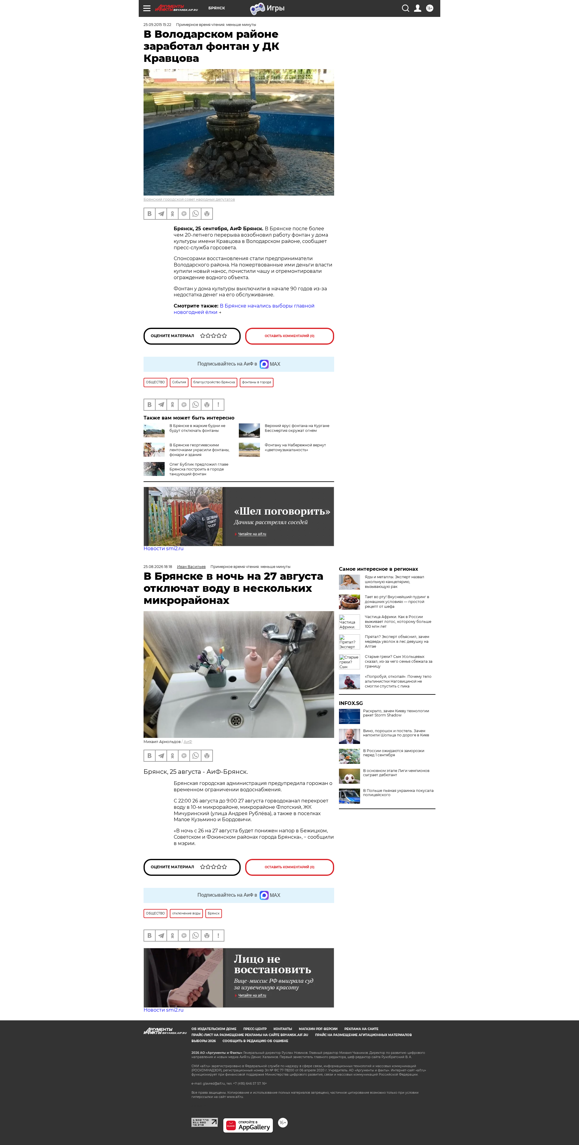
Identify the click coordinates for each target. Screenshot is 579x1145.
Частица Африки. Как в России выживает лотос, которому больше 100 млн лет (398, 621)
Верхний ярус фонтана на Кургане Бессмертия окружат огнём (297, 428)
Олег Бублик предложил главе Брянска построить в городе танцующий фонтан (198, 469)
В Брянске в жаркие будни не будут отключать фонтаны (197, 428)
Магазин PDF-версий (318, 1029)
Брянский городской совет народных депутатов (189, 199)
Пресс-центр (255, 1029)
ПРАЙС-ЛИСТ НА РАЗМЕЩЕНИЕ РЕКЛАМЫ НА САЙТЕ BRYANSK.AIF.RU (249, 1035)
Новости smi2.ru (164, 548)
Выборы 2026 (203, 1041)
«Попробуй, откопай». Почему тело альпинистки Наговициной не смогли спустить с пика (398, 681)
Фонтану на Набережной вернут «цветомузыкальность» (295, 447)
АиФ (188, 741)
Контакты (283, 1029)
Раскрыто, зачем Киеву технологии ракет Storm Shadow (396, 713)
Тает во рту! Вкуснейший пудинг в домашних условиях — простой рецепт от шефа (397, 602)
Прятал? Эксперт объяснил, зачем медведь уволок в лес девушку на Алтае (397, 641)
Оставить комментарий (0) (290, 336)
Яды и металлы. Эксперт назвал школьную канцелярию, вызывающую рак (394, 582)
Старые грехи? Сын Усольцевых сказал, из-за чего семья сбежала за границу (398, 661)
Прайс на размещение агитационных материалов (363, 1035)
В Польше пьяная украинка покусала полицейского (398, 793)
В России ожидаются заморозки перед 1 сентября (393, 753)
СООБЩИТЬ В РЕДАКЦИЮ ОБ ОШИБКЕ (255, 1041)
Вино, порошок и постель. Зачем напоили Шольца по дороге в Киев (396, 733)
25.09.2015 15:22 (157, 24)
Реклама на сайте (361, 1029)
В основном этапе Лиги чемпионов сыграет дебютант (396, 773)
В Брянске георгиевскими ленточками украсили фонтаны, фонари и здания (199, 450)
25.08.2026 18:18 (158, 566)
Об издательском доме (213, 1029)
